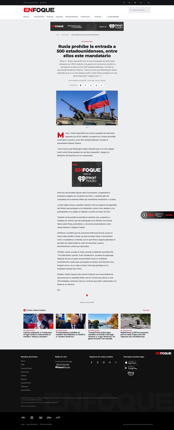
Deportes (59, 17)
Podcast (98, 17)
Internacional (39, 17)
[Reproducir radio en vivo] (144, 215)
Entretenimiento (71, 17)
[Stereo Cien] (49, 417)
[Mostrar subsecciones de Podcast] (102, 17)
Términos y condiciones (46, 424)
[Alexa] (131, 373)
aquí (70, 361)
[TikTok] (116, 362)
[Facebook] (124, 2)
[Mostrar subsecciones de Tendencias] (91, 17)
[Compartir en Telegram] (96, 85)
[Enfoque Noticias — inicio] (39, 10)
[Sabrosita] (58, 417)
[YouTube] (140, 2)
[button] (87, 108)
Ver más (146, 310)
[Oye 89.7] (40, 417)
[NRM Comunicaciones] (23, 417)
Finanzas (50, 17)
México (26, 17)
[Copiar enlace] (101, 85)
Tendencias (85, 17)
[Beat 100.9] (32, 417)
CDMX (22, 365)
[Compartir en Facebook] (86, 85)
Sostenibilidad (113, 17)
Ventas (23, 424)
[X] (129, 2)
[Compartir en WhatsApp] (80, 85)
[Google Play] (131, 368)
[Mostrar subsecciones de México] (30, 17)
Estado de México (26, 368)
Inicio (57, 35)
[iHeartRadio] (62, 366)
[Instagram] (135, 2)
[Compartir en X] (91, 85)
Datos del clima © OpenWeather (28, 406)
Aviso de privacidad (32, 424)
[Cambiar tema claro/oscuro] (148, 2)
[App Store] (131, 362)
